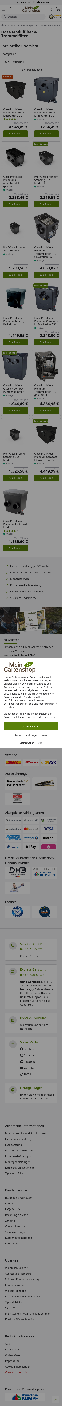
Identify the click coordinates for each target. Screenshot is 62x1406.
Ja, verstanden (31, 726)
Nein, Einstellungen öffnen (31, 735)
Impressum (37, 742)
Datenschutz (25, 742)
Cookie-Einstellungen (15, 716)
